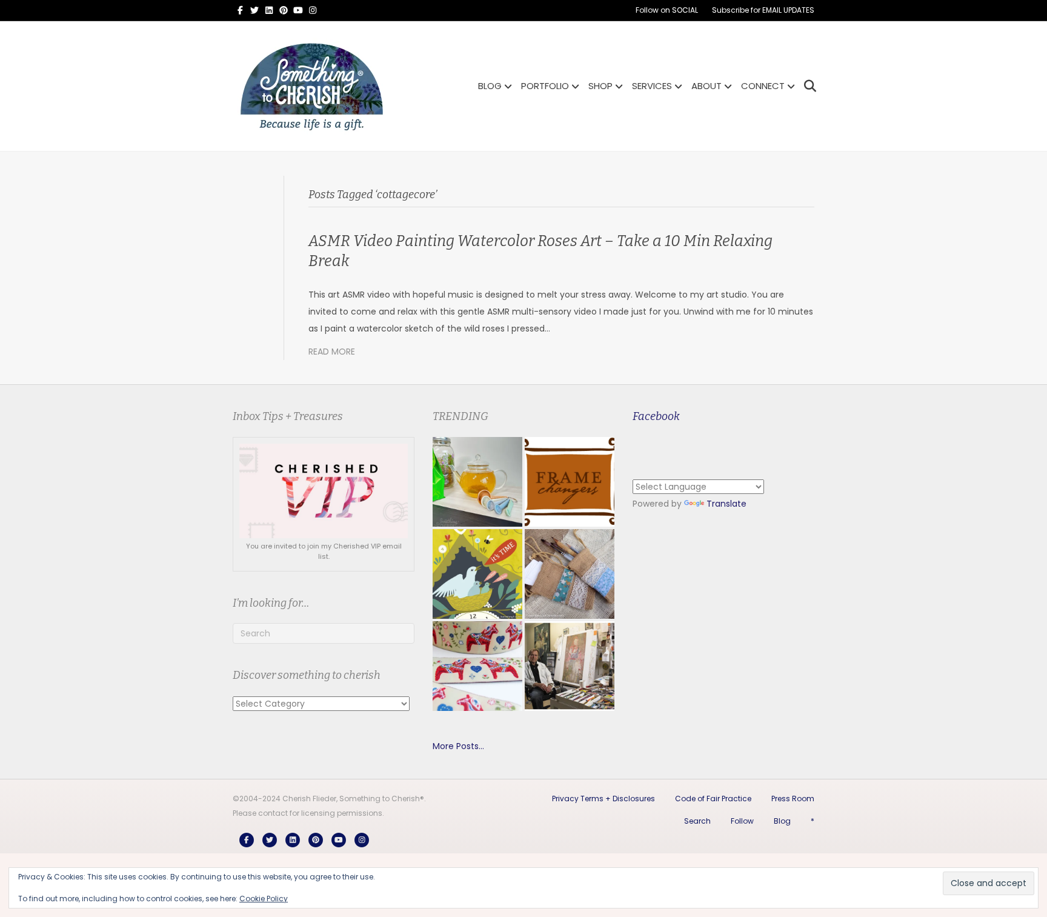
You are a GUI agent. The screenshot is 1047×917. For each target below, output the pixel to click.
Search (697, 821)
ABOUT (706, 85)
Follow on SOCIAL (667, 10)
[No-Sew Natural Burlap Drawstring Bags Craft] (569, 574)
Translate (726, 504)
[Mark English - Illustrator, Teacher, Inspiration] (569, 666)
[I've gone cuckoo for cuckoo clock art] (477, 574)
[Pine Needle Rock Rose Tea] (477, 482)
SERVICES (652, 85)
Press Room (792, 798)
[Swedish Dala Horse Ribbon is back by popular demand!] (477, 666)
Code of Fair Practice (713, 798)
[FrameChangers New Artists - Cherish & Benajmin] (569, 482)
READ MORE (331, 351)
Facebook (656, 416)
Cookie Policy (263, 898)
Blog (782, 821)
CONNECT (763, 85)
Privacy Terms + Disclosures (603, 798)
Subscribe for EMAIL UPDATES (763, 10)
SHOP (600, 85)
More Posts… (458, 746)
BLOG (490, 85)
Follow (742, 821)
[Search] (806, 86)
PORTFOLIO (545, 85)
